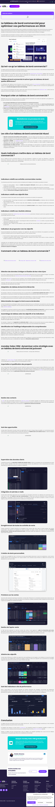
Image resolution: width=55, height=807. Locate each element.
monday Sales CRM (11, 359)
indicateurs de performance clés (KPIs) (23, 275)
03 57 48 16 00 (2, 786)
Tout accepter (31, 802)
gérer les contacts (25, 400)
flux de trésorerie (36, 84)
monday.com (22, 727)
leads (41, 369)
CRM (3, 400)
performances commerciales (36, 73)
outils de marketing (7, 306)
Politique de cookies (35, 804)
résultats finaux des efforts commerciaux (21, 214)
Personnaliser (49, 802)
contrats (38, 220)
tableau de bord (19, 140)
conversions (8, 280)
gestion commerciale (37, 728)
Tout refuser (40, 802)
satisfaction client (43, 89)
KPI (10, 278)
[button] (52, 794)
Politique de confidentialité (43, 804)
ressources (7, 106)
